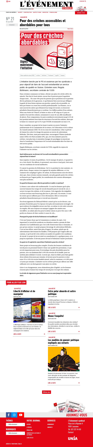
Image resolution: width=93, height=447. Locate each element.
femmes (63, 75)
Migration (45, 12)
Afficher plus (46, 392)
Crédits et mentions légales (14, 444)
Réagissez (12, 25)
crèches (38, 75)
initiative (44, 75)
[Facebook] (8, 414)
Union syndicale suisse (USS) (27, 75)
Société (20, 12)
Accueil (29, 424)
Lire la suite (17, 334)
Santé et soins (37, 12)
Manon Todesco (70, 28)
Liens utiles (30, 438)
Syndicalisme (53, 12)
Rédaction (29, 430)
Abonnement (50, 424)
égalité (57, 75)
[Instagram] (14, 414)
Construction (27, 12)
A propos (29, 427)
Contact (71, 432)
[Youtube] (20, 414)
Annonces (50, 427)
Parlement (50, 75)
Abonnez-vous (81, 13)
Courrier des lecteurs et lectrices (34, 434)
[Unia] (73, 438)
